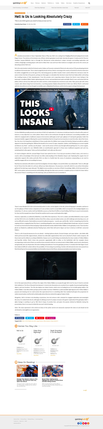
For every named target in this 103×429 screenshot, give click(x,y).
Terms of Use (16, 419)
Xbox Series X (54, 321)
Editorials (22, 13)
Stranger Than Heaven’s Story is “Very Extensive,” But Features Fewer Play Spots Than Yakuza (27, 380)
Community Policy (39, 419)
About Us (21, 421)
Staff (26, 421)
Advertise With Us (17, 423)
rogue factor (39, 321)
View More (19, 353)
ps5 (35, 321)
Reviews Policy (31, 419)
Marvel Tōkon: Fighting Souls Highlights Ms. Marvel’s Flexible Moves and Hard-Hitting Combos (52, 380)
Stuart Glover (23, 24)
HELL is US (25, 321)
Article (17, 13)
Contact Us (16, 421)
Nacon (30, 321)
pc (32, 321)
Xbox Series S (47, 321)
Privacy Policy (23, 419)
